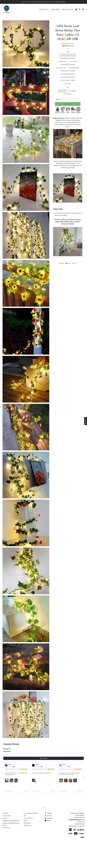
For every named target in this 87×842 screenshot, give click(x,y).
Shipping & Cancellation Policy (11, 820)
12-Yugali (67, 83)
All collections (27, 825)
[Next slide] (83, 777)
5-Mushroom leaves (67, 64)
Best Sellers (67, 9)
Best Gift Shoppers (79, 813)
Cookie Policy (6, 827)
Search (26, 820)
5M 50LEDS (72, 90)
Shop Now (55, 9)
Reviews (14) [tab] (7, 749)
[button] (68, 44)
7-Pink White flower (67, 71)
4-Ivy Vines (73, 61)
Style (67, 51)
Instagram (49, 818)
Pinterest (49, 815)
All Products (27, 823)
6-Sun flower (74, 67)
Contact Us (43, 9)
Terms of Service (28, 818)
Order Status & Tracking (30, 813)
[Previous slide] (3, 777)
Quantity (58, 99)
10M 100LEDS (67, 94)
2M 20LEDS (62, 90)
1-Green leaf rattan (68, 55)
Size (68, 87)
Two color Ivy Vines (67, 80)
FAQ (25, 815)
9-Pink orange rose (67, 77)
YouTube (49, 820)
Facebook (49, 813)
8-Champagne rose (68, 74)
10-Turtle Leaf (61, 67)
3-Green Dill (62, 61)
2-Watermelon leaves (68, 58)
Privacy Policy (6, 815)
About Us (5, 818)
